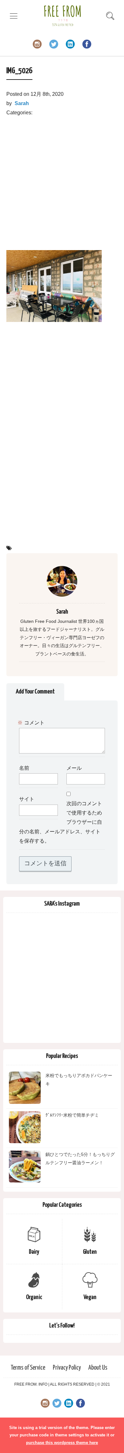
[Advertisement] (62, 180)
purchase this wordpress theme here (62, 1442)
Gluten (90, 1252)
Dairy (34, 1252)
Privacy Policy (67, 1368)
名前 (24, 768)
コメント (32, 723)
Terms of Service (27, 1368)
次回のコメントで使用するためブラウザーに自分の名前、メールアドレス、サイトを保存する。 (60, 822)
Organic (34, 1297)
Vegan (90, 1297)
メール (74, 768)
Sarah (22, 103)
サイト (26, 799)
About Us (97, 1368)
